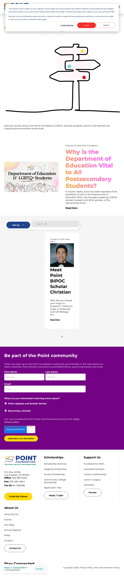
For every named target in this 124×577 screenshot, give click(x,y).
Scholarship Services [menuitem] (55, 463)
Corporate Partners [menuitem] (94, 469)
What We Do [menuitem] (11, 514)
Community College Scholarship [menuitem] (55, 481)
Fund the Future (18, 496)
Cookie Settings (67, 25)
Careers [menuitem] (8, 540)
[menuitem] (60, 495)
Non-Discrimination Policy (107, 567)
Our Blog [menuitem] (9, 525)
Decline (106, 25)
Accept (86, 25)
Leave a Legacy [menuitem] (92, 479)
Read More (72, 208)
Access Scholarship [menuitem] (54, 474)
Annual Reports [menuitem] (12, 530)
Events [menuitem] (8, 519)
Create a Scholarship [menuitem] (95, 474)
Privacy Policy (86, 567)
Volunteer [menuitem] (89, 485)
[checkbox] (45, 409)
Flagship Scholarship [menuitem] (55, 469)
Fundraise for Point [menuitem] (94, 463)
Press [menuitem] (7, 535)
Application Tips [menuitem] (52, 487)
